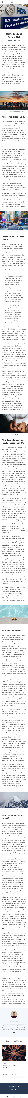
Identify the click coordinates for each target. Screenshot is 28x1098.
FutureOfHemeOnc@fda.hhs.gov (11, 999)
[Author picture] (14, 1014)
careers (10, 40)
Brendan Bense (14, 1021)
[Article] (14, 1053)
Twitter (18, 995)
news (4, 1063)
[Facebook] (8, 1096)
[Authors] (4, 1048)
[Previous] (1, 1057)
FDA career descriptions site (14, 409)
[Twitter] (14, 1096)
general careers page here (15, 993)
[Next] (26, 1057)
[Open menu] (2, 2)
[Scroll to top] (20, 1096)
